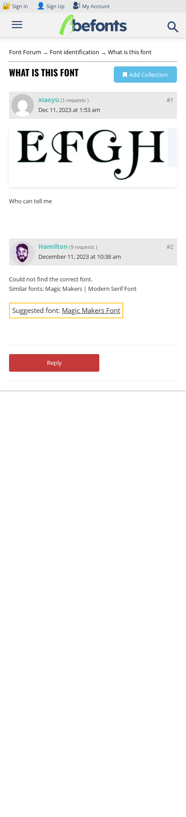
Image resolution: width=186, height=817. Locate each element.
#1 (170, 100)
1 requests (74, 100)
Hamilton (53, 246)
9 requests (82, 247)
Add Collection (148, 74)
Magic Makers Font (91, 310)
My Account (96, 6)
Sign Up (51, 6)
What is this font (130, 52)
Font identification (74, 52)
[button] (173, 30)
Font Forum (25, 52)
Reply (54, 363)
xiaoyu (48, 99)
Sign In (15, 6)
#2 (170, 247)
